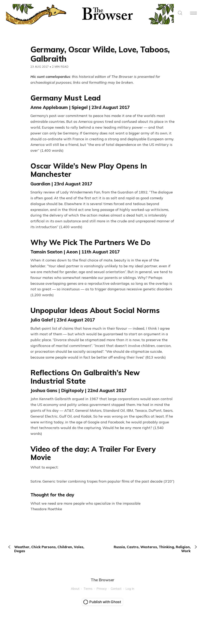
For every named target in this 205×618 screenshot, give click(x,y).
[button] (180, 13)
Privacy (101, 589)
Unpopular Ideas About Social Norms (95, 310)
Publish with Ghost (105, 602)
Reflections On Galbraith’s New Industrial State (85, 376)
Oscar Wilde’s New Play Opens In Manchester (88, 170)
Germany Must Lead (65, 97)
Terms (87, 589)
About (75, 589)
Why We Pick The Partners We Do (90, 242)
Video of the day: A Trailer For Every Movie (93, 453)
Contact (116, 589)
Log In (130, 589)
